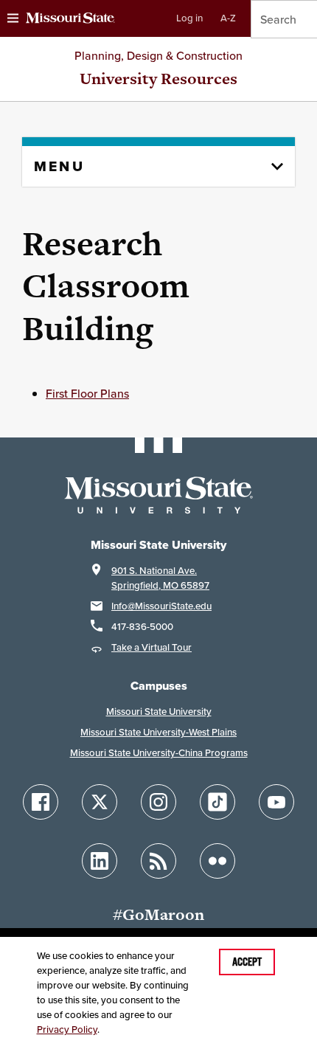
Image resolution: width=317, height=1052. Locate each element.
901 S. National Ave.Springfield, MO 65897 (160, 578)
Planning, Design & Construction (158, 55)
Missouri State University (159, 712)
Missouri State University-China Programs (159, 753)
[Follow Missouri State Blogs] (158, 861)
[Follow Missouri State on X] (99, 802)
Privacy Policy (67, 1029)
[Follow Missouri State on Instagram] (158, 802)
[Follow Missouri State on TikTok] (217, 802)
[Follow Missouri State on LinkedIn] (99, 861)
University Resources (158, 78)
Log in (189, 18)
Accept (247, 962)
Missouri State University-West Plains (158, 732)
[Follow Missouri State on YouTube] (276, 802)
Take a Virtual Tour (151, 647)
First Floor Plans (87, 393)
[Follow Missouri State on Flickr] (217, 861)
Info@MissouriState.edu (161, 606)
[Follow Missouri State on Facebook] (40, 802)
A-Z (228, 18)
